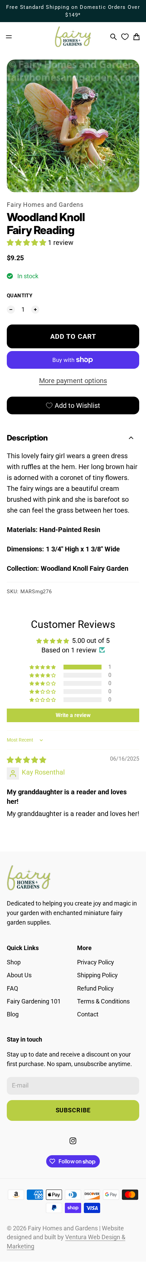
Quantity (19, 296)
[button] (27, 242)
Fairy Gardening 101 (34, 1001)
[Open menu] (8, 37)
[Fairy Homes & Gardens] (73, 36)
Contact (87, 1014)
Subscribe (73, 1110)
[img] (26, 760)
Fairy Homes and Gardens (45, 204)
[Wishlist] (125, 37)
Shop (14, 962)
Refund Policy (95, 988)
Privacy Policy (95, 962)
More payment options (73, 381)
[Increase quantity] (35, 309)
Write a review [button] (73, 715)
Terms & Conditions (103, 1001)
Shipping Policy (97, 975)
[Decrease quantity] (11, 309)
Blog (13, 1014)
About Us (19, 975)
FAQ (12, 988)
